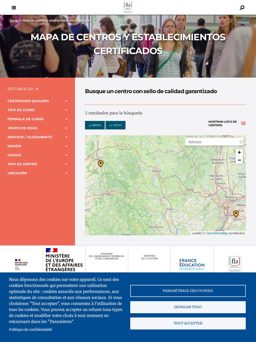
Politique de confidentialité (30, 329)
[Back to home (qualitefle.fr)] (128, 12)
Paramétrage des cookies (188, 291)
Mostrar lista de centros (222, 123)
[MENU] (13, 7)
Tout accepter (188, 323)
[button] (236, 214)
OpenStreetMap (217, 233)
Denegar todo (188, 307)
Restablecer (20, 89)
